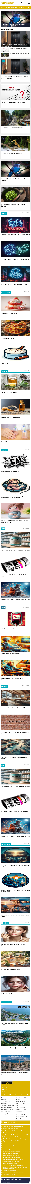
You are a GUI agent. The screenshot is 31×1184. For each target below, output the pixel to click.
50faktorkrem (6, 1182)
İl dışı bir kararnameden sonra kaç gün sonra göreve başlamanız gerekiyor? (15, 1168)
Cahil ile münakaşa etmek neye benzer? (12, 1130)
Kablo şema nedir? (7, 1143)
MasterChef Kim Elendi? (7, 7)
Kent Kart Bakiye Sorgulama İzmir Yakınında (20, 1103)
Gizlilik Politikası (6, 1085)
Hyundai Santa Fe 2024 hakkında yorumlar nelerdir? (15, 1134)
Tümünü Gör (25, 213)
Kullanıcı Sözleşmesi (7, 1087)
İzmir (28, 7)
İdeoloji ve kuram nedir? (8, 1147)
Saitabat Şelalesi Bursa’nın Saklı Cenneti (19, 53)
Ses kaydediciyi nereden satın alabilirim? (12, 1149)
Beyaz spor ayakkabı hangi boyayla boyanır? (13, 1159)
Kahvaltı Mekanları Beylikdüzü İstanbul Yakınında (21, 1116)
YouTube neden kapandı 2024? (10, 1136)
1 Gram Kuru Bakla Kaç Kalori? (9, 1132)
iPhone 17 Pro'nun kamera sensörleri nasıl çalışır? (14, 1138)
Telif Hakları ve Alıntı (7, 1090)
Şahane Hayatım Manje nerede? (7, 1114)
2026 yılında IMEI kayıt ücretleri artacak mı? (13, 1126)
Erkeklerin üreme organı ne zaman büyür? (12, 1165)
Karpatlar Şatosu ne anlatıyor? (10, 1153)
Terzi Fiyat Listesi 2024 (7, 1105)
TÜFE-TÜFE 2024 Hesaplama (5, 1102)
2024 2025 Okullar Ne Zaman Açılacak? (7, 1110)
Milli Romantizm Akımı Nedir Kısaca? (11, 1157)
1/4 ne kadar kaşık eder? (8, 1174)
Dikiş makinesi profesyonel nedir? (10, 1141)
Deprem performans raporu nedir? (10, 1155)
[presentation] (2, 18)
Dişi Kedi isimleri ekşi (6, 1107)
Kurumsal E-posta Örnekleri (6, 1098)
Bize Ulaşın (4, 1092)
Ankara (23, 7)
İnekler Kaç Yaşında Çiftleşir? (9, 1170)
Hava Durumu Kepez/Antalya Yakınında (22, 1112)
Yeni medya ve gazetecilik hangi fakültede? (12, 1172)
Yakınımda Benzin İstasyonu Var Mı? (21, 1108)
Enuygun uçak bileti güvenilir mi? (10, 1128)
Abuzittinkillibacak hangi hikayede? (10, 1161)
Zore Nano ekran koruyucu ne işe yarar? (12, 1145)
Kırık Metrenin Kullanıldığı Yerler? (23, 1098)
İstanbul (17, 7)
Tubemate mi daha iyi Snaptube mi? (11, 1151)
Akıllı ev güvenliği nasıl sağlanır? (10, 1163)
